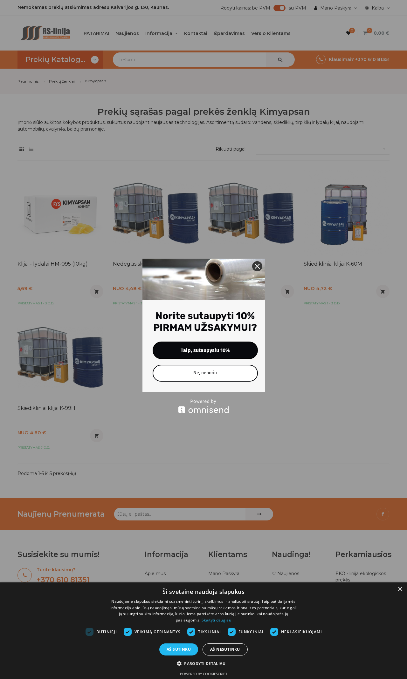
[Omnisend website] (203, 406)
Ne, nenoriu (205, 373)
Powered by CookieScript (203, 673)
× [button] (399, 589)
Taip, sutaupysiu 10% (205, 350)
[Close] (257, 266)
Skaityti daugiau (216, 620)
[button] (203, 663)
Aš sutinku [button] (179, 649)
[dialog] (203, 630)
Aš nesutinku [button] (225, 649)
